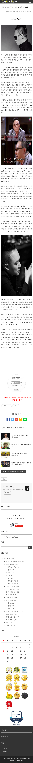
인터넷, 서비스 (13, 584)
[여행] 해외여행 (11, 600)
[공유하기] (8, 405)
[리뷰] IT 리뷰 (11, 564)
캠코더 (11, 572)
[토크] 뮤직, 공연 (12, 589)
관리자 (5, 749)
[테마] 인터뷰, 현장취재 (14, 586)
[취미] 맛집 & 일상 (12, 617)
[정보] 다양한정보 (12, 592)
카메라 (11, 570)
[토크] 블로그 (11, 620)
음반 (10, 578)
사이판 (11, 606)
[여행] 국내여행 (11, 597)
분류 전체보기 (10, 559)
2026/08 (16, 637)
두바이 (10, 609)
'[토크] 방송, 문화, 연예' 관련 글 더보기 (13, 471)
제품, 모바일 (13, 567)
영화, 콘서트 (12, 581)
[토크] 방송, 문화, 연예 (12, 11)
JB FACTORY (20, 760)
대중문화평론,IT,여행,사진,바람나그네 (13, 489)
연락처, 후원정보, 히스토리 (11, 537)
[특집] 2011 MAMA (12, 595)
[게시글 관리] (10, 405)
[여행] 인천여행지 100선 (14, 611)
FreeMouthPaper (9, 487)
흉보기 (8, 622)
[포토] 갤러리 (11, 614)
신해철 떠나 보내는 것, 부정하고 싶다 (14, 7)
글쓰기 (5, 752)
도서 (9, 575)
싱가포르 (11, 603)
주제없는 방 (10, 625)
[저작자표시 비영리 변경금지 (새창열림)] (21, 405)
